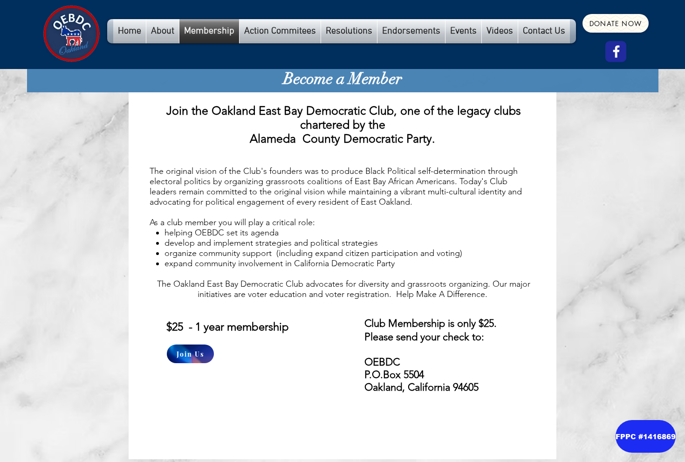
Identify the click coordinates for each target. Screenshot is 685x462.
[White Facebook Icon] (616, 51)
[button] (646, 436)
